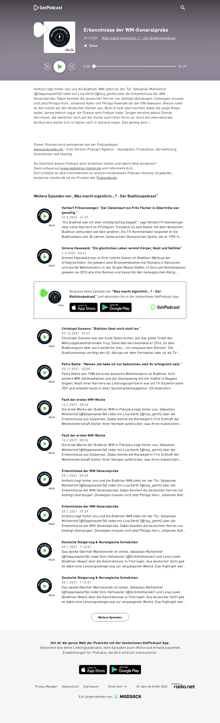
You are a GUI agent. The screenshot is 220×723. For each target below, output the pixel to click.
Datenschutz (70, 686)
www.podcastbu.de (48, 149)
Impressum (91, 686)
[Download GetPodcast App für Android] (116, 307)
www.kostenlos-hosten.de (81, 168)
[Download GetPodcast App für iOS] (83, 307)
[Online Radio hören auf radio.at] (183, 686)
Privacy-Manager (46, 686)
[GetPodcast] (45, 7)
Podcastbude (106, 178)
